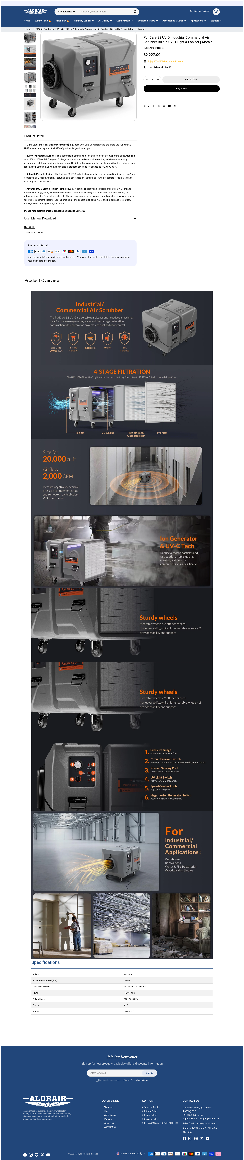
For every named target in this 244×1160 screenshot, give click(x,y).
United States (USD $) (131, 1153)
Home (28, 29)
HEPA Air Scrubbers (44, 29)
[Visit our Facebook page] (25, 1155)
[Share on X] (159, 106)
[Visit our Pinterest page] (36, 1155)
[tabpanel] (122, 654)
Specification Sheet (33, 232)
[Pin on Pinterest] (164, 106)
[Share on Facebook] (154, 106)
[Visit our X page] (42, 1155)
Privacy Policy (142, 1080)
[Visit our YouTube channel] (48, 1155)
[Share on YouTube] (169, 106)
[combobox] (97, 11)
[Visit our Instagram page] (31, 1155)
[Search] (135, 11)
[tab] (42, 281)
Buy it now (181, 88)
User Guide (29, 227)
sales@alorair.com (206, 1123)
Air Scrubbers (157, 48)
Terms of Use (129, 1080)
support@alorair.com (210, 1118)
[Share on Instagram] (174, 106)
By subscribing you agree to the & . (123, 1080)
